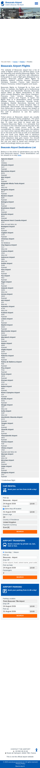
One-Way (8, 552)
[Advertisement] (20, 39)
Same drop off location (13, 509)
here (19, 155)
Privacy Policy (20, 763)
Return (16, 552)
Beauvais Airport (13, 2)
